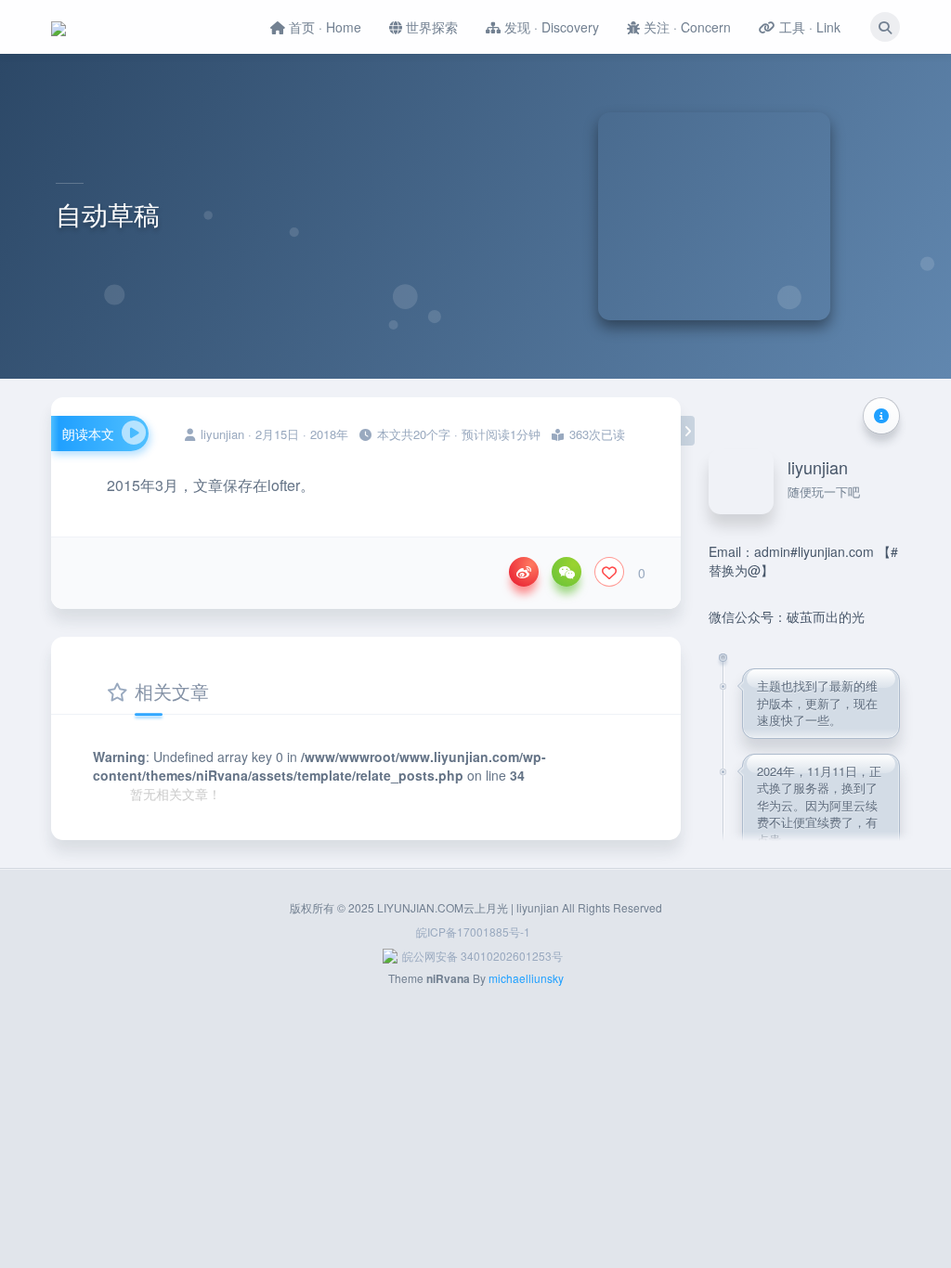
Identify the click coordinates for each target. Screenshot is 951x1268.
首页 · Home (323, 27)
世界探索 (430, 27)
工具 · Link (807, 27)
